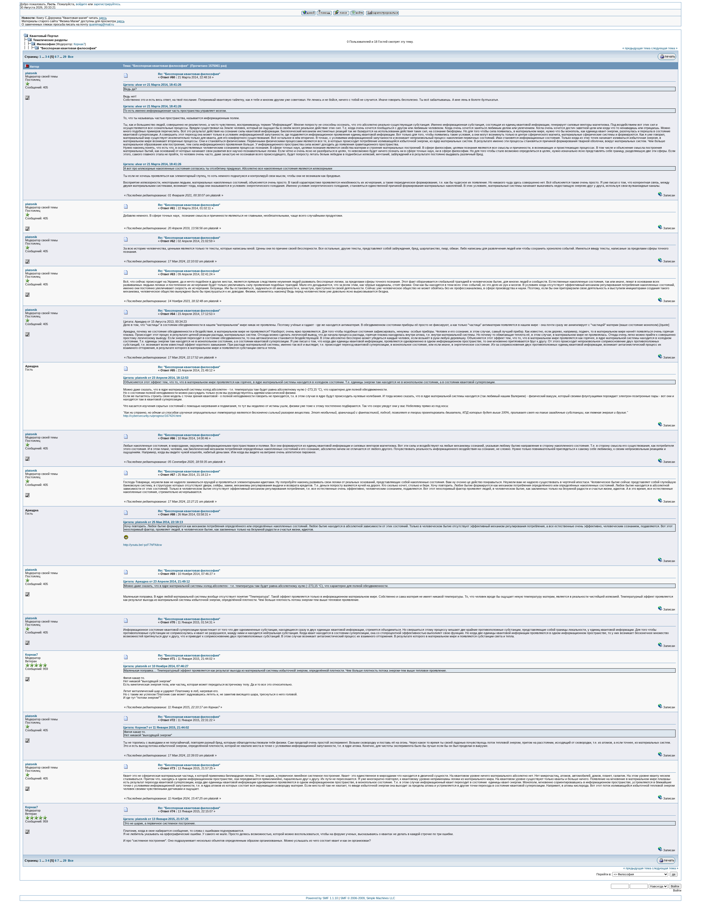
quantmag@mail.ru (101, 24)
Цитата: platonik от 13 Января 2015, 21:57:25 (155, 819)
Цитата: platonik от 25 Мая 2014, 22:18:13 (153, 522)
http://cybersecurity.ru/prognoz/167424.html (152, 415)
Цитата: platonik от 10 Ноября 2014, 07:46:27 (155, 666)
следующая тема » (664, 48)
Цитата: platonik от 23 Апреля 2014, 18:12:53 (155, 377)
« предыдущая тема (636, 48)
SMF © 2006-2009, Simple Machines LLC (367, 898)
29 (64, 56)
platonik (31, 73)
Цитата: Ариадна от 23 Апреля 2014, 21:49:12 (156, 581)
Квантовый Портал (44, 36)
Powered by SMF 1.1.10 (322, 898)
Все (70, 56)
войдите (81, 4)
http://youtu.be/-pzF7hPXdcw (142, 544)
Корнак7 (79, 44)
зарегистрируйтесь (107, 4)
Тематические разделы (50, 40)
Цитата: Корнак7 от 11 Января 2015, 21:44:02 (156, 727)
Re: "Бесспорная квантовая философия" (189, 74)
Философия (46, 44)
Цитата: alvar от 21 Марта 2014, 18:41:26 (152, 84)
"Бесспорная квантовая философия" (68, 48)
